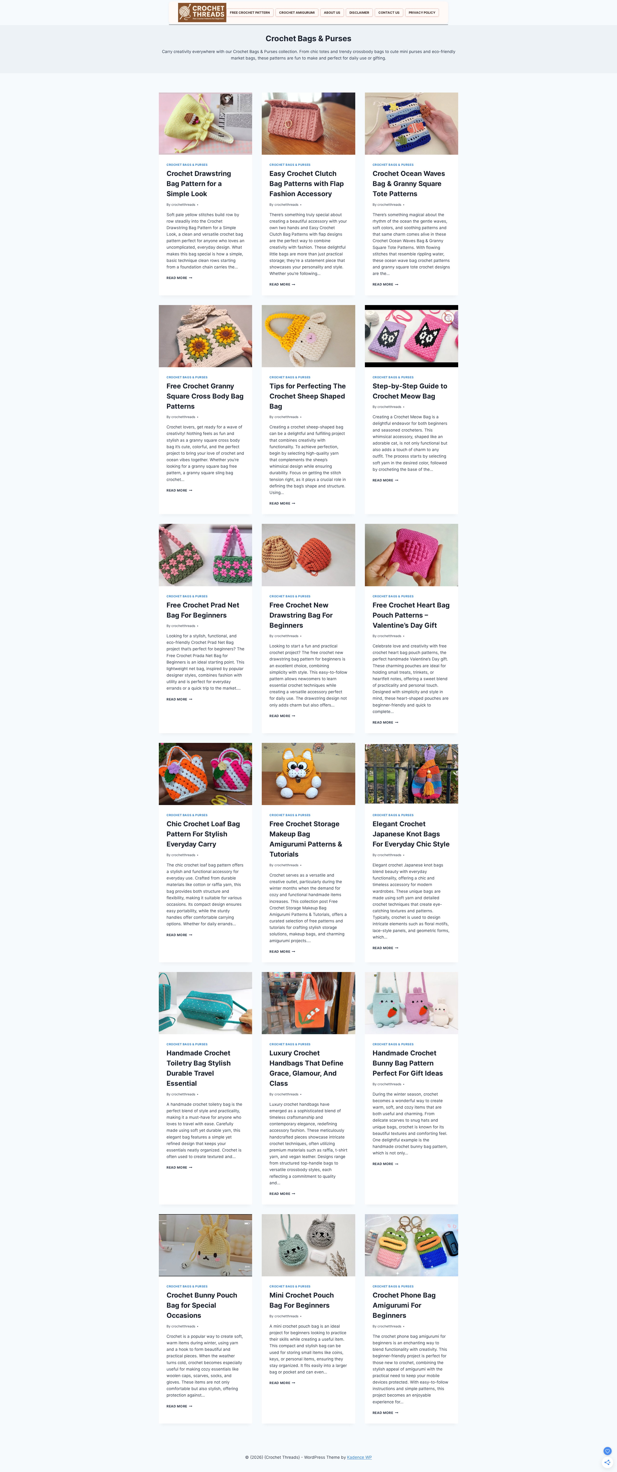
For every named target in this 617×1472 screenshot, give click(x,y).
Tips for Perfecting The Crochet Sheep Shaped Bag (307, 396)
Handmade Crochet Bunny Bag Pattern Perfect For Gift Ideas (408, 1063)
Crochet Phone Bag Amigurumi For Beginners (404, 1305)
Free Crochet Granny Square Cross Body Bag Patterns (205, 396)
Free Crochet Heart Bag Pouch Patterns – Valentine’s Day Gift (411, 615)
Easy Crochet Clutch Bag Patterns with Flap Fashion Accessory (306, 183)
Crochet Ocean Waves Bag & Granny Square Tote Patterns (409, 183)
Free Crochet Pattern (250, 12)
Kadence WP (359, 1457)
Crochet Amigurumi (297, 12)
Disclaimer (359, 12)
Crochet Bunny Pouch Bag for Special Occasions (202, 1305)
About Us (332, 12)
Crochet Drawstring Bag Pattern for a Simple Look (199, 183)
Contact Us (389, 12)
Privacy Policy (422, 12)
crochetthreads (183, 204)
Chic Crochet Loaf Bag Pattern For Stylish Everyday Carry (203, 834)
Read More (179, 278)
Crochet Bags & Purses (187, 165)
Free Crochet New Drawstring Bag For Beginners (301, 615)
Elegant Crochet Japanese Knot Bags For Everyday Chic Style (411, 834)
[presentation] (205, 124)
